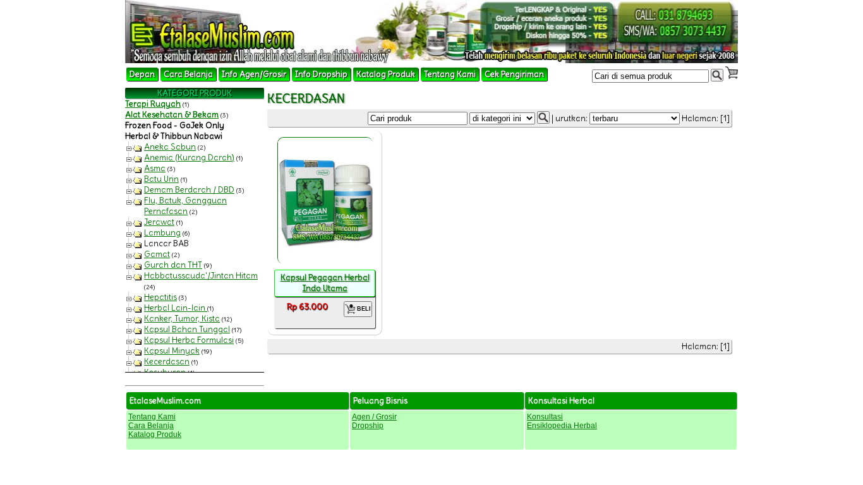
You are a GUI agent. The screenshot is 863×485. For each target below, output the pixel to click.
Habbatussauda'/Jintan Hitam (201, 275)
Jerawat (159, 222)
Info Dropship (321, 74)
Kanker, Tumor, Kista (182, 318)
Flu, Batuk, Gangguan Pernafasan (185, 206)
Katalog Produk (385, 74)
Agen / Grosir (374, 416)
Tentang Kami (450, 74)
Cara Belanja (188, 74)
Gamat (157, 254)
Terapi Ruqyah (153, 104)
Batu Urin (161, 179)
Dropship (367, 425)
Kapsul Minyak (172, 350)
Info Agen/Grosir (254, 74)
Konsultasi (545, 416)
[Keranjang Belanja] (731, 72)
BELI (363, 309)
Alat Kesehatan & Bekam (172, 114)
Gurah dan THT (173, 265)
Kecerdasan (167, 361)
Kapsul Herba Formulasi (189, 340)
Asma (155, 168)
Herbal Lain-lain (175, 307)
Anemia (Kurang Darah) (189, 157)
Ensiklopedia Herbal (562, 425)
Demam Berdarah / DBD (189, 189)
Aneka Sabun (170, 146)
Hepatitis (160, 297)
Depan (142, 74)
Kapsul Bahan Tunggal (187, 329)
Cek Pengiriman (514, 74)
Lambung (162, 232)
